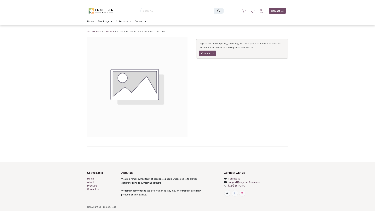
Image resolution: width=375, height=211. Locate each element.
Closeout (109, 31)
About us (92, 182)
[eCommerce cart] (244, 11)
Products (92, 185)
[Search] (219, 11)
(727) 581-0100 (236, 185)
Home (90, 178)
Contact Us (277, 10)
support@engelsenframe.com (244, 182)
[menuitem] (91, 21)
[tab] (187, 146)
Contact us (93, 189)
